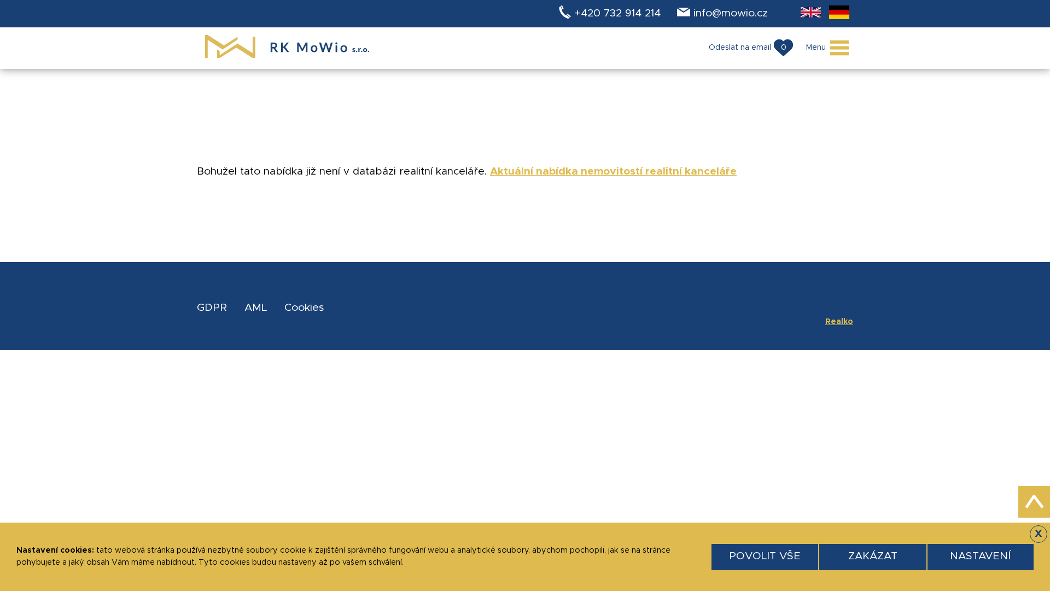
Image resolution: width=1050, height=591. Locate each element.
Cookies (304, 308)
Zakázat (872, 556)
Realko (839, 322)
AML (255, 308)
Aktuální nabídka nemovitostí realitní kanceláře (613, 171)
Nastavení (980, 556)
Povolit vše (765, 556)
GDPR (212, 308)
